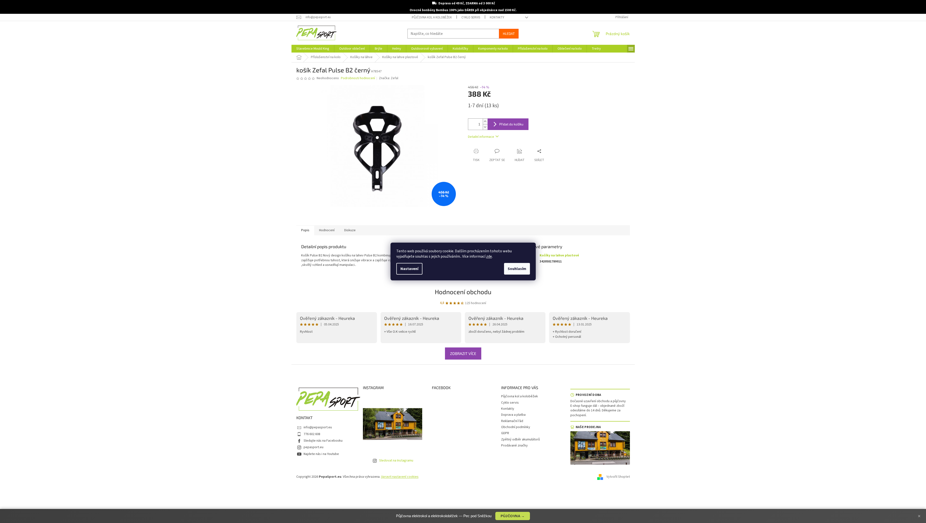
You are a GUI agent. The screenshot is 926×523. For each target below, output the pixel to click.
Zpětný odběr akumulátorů (520, 439)
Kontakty (497, 17)
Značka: (388, 78)
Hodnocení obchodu (463, 291)
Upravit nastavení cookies (400, 476)
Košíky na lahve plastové (559, 255)
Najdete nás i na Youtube (321, 454)
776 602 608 (312, 434)
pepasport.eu (313, 447)
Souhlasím (517, 268)
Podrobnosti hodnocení (358, 78)
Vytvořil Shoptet (618, 476)
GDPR (505, 433)
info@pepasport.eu (318, 427)
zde (489, 256)
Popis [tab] (305, 230)
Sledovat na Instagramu (396, 460)
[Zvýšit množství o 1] (485, 121)
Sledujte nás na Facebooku (323, 440)
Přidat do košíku (511, 124)
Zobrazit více (463, 353)
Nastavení (409, 268)
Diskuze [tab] (350, 230)
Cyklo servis (470, 17)
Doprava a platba (513, 414)
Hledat (509, 33)
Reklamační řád (512, 421)
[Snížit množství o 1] (485, 127)
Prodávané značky (514, 445)
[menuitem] (312, 49)
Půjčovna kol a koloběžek (432, 17)
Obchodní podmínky (515, 427)
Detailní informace (481, 136)
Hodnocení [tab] (327, 230)
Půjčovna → (513, 516)
